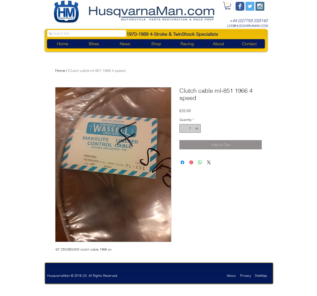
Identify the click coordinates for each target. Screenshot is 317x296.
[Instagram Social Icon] (260, 6)
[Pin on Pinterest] (191, 162)
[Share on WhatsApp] (200, 162)
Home (60, 70)
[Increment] (197, 128)
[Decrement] (183, 128)
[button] (227, 6)
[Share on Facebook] (182, 162)
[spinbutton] (190, 128)
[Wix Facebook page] (240, 6)
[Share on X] (209, 162)
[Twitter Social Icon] (250, 6)
